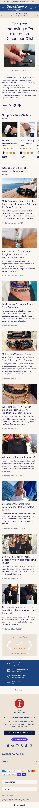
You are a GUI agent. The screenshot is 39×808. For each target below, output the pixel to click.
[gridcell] (19, 88)
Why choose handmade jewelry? (18, 457)
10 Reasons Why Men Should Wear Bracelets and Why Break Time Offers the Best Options (18, 357)
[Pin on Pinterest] (19, 105)
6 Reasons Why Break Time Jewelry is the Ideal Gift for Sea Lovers (18, 507)
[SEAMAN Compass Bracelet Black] (9, 130)
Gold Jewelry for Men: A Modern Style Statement (18, 306)
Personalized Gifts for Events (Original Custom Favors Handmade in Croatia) (17, 254)
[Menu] (3, 7)
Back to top (19, 690)
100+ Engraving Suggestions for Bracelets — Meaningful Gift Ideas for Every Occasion (19, 204)
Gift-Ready (26, 799)
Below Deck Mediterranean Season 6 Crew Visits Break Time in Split (19, 559)
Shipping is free (8, 88)
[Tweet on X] (10, 105)
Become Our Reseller (20, 801)
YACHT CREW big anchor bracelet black (27, 143)
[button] (35, 7)
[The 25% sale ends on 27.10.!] (36, 805)
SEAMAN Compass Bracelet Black (9, 143)
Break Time (10, 796)
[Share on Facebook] (14, 105)
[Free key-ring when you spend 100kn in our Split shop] (3, 805)
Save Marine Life (7, 801)
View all (5, 118)
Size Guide (18, 799)
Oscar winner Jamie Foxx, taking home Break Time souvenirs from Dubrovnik (19, 610)
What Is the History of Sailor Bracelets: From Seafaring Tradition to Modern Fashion (16, 410)
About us (4, 799)
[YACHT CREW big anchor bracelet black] (27, 130)
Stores (11, 799)
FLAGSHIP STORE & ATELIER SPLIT (19, 733)
